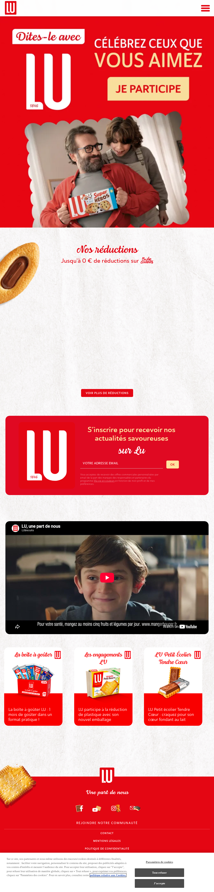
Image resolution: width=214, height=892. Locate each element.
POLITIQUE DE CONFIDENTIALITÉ (107, 848)
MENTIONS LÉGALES (107, 841)
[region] (107, 872)
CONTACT (107, 833)
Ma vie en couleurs (104, 480)
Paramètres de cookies (159, 862)
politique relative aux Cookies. (108, 875)
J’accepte (159, 883)
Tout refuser (159, 872)
